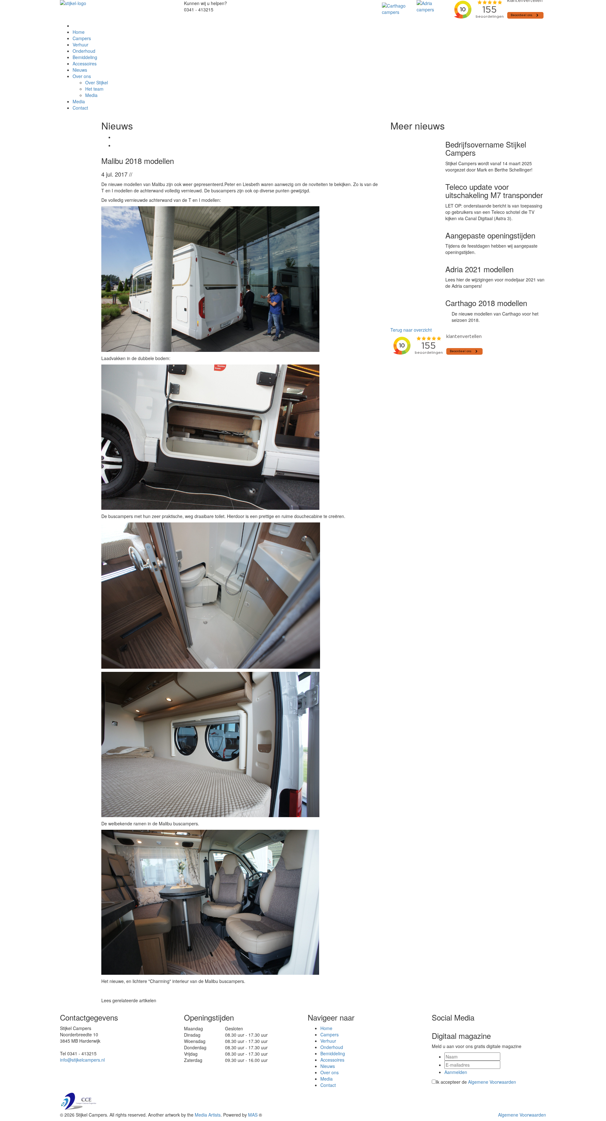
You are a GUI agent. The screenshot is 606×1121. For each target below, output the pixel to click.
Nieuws (80, 70)
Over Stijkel (96, 82)
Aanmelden (455, 1072)
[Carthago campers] (397, 9)
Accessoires (85, 63)
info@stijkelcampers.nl (82, 1060)
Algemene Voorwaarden (492, 1082)
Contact (80, 108)
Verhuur (80, 44)
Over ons (82, 76)
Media (91, 95)
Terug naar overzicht (411, 330)
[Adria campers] (432, 6)
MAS (253, 1115)
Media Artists (208, 1115)
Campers (82, 38)
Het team (94, 89)
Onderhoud (84, 51)
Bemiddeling (85, 57)
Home (79, 32)
